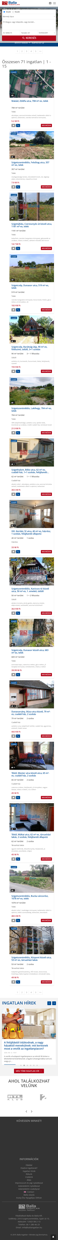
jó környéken (21, 302)
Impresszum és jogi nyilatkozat (29, 1183)
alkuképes (14, 115)
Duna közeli (37, 300)
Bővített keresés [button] (21, 43)
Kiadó (17, 12)
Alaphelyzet (37, 43)
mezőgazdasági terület (19, 177)
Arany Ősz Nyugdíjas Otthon (29, 1197)
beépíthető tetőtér (28, 726)
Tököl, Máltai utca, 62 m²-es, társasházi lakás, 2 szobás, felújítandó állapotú (31, 836)
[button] (53, 1237)
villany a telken (23, 240)
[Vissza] (49, 1003)
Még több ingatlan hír (28, 1071)
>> (40, 51)
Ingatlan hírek (19, 1003)
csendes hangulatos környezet (29, 238)
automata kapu (16, 665)
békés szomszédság (24, 912)
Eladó (8, 12)
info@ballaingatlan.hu (32, 1227)
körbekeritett (30, 667)
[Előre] (54, 1003)
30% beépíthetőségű (18, 423)
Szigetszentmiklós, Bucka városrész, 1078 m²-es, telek (29, 897)
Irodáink (29, 1177)
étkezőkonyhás (29, 849)
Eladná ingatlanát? (29, 1168)
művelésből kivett (34, 177)
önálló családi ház (33, 425)
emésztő (14, 728)
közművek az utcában (19, 425)
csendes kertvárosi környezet (36, 118)
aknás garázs (27, 603)
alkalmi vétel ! (16, 484)
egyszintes (47, 726)
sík (42, 177)
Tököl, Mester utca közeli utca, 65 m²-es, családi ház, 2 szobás (30, 774)
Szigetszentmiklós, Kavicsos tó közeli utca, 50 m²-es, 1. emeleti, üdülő (30, 590)
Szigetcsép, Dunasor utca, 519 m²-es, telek (30, 286)
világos (29, 851)
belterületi (21, 118)
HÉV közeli (34, 972)
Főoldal (29, 1165)
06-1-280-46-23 (33, 1224)
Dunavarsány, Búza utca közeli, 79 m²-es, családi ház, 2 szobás (30, 713)
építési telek (41, 423)
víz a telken (32, 789)
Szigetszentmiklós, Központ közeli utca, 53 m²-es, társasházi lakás (31, 958)
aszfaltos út (15, 361)
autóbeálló (24, 605)
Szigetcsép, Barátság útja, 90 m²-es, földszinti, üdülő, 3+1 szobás (29, 348)
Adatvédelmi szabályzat (29, 1189)
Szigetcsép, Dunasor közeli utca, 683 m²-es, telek (29, 651)
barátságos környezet (29, 910)
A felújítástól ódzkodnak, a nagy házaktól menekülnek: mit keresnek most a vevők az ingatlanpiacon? (26, 1045)
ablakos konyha (17, 603)
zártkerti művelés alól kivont (39, 240)
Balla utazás (29, 1195)
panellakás (22, 851)
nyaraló (14, 363)
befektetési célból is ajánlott (27, 486)
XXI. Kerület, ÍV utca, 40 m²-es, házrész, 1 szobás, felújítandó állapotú (31, 532)
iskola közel (43, 972)
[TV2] (43, 1097)
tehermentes (20, 179)
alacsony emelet (38, 603)
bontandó (23, 361)
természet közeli (46, 425)
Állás (29, 1180)
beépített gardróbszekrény (20, 972)
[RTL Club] (15, 1097)
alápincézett (15, 605)
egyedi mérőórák (17, 849)
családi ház (39, 726)
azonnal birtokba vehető (27, 115)
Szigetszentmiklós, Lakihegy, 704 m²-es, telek (31, 409)
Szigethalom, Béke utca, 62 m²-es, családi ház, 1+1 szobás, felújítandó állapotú (29, 472)
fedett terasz (22, 728)
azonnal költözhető (35, 605)
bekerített (14, 238)
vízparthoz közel (31, 179)
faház (39, 361)
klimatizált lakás (44, 974)
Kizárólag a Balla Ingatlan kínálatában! (24, 974)
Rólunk (29, 1174)
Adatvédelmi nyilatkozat (29, 1186)
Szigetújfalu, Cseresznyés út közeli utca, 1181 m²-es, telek (31, 225)
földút (44, 300)
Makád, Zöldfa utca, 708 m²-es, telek (29, 100)
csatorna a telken (29, 665)
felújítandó (45, 361)
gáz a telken (40, 665)
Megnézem (46, 125)
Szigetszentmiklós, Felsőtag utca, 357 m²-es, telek (30, 163)
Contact (30, 1192)
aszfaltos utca (31, 423)
